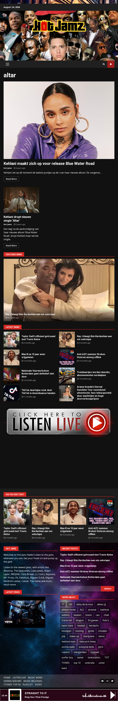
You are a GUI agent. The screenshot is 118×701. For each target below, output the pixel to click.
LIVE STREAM (110, 64)
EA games (93, 620)
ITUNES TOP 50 (12, 684)
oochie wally (68, 646)
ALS (82, 609)
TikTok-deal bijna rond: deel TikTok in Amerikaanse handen (11, 393)
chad (106, 615)
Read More (11, 179)
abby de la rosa (84, 604)
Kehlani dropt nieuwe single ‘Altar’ (21, 200)
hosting (79, 630)
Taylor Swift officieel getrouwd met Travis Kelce (11, 339)
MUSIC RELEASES (32, 681)
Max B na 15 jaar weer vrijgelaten (11, 357)
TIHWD (66, 662)
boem (88, 615)
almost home (69, 609)
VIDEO (38, 684)
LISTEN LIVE (19, 677)
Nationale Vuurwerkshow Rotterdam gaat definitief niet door (11, 375)
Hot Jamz (8, 168)
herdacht (94, 625)
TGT (106, 657)
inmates (102, 630)
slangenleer (80, 652)
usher (102, 662)
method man (68, 641)
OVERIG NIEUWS (12, 681)
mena (101, 636)
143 (70, 604)
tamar (80, 657)
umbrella (89, 662)
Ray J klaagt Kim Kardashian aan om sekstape (67, 339)
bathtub (104, 609)
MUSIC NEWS (35, 677)
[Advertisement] (59, 43)
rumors (66, 652)
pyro (100, 646)
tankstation (94, 657)
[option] (59, 290)
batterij (66, 615)
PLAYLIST (28, 684)
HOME (7, 677)
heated (81, 625)
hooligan (66, 630)
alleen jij (101, 604)
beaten (77, 615)
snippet (95, 652)
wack (64, 668)
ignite (91, 630)
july (63, 636)
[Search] (104, 64)
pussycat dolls (86, 646)
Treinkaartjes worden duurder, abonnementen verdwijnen (67, 375)
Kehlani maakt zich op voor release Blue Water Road (59, 120)
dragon (80, 620)
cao (98, 615)
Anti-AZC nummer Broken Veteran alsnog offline (59, 290)
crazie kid (67, 620)
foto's (106, 620)
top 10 (77, 662)
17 (63, 604)
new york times (87, 641)
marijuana (88, 636)
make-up (74, 636)
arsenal (92, 609)
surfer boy (67, 657)
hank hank (67, 625)
